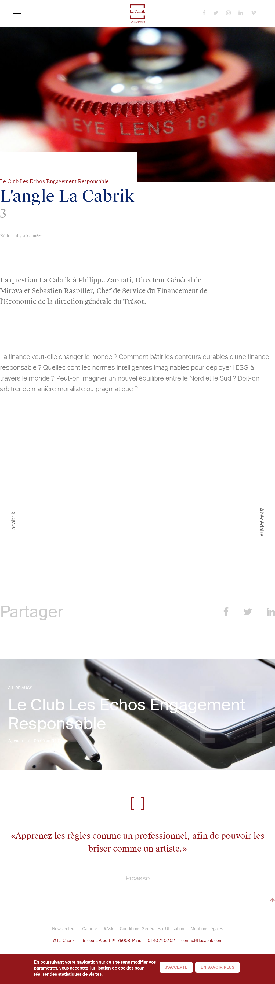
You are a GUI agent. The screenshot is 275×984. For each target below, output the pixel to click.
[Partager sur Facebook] (226, 612)
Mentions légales (207, 928)
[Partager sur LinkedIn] (271, 612)
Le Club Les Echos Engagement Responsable (126, 714)
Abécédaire (261, 522)
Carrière (89, 928)
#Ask (108, 928)
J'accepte (176, 967)
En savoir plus (217, 967)
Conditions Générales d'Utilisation (152, 928)
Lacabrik (13, 522)
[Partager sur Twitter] (247, 612)
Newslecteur (64, 928)
